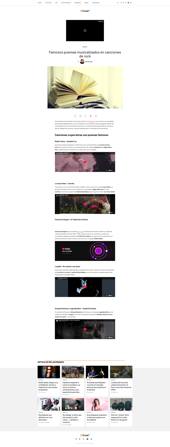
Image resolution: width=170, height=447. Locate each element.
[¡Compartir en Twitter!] (80, 115)
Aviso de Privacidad (88, 437)
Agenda (86, 2)
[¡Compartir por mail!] (95, 115)
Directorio (79, 437)
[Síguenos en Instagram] (123, 2)
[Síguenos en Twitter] (126, 2)
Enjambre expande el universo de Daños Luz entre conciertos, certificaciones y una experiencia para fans (71, 381)
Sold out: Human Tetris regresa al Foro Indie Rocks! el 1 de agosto (120, 411)
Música (40, 2)
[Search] (118, 2)
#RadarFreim (95, 2)
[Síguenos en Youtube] (128, 2)
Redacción (67, 388)
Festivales (48, 2)
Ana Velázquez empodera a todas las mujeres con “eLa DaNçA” (97, 411)
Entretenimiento (66, 2)
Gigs (56, 2)
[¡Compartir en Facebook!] (75, 115)
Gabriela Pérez (89, 61)
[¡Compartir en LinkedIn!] (85, 115)
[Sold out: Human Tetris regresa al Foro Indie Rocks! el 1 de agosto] (121, 398)
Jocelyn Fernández (44, 416)
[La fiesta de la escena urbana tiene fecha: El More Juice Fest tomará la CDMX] (121, 366)
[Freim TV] (85, 10)
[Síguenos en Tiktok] (130, 2)
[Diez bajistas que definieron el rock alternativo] (49, 398)
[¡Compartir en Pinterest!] (90, 115)
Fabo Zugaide (68, 418)
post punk (80, 231)
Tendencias (77, 2)
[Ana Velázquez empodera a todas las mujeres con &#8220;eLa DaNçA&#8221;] (97, 398)
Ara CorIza (42, 386)
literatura (92, 121)
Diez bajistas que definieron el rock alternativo (45, 411)
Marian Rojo (92, 416)
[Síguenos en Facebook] (121, 2)
